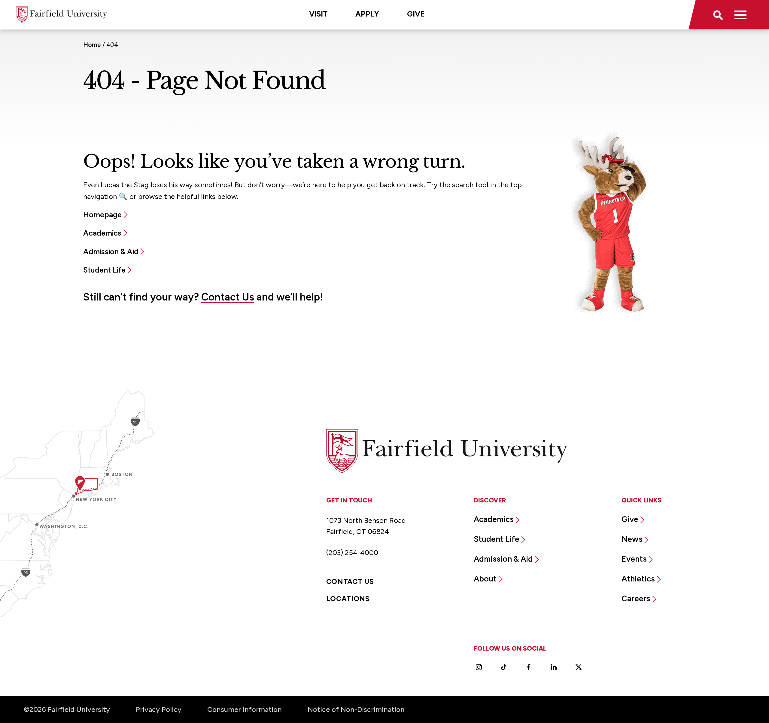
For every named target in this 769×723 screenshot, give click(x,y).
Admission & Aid (110, 251)
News (632, 539)
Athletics (638, 579)
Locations (348, 598)
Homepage (102, 214)
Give (416, 13)
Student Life (104, 269)
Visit (318, 13)
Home (92, 44)
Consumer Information (244, 709)
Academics (102, 232)
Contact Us (227, 297)
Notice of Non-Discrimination (356, 709)
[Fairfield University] (61, 14)
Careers (636, 598)
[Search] (717, 14)
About (485, 579)
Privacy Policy (158, 709)
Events (634, 559)
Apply (367, 13)
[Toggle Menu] (740, 14)
